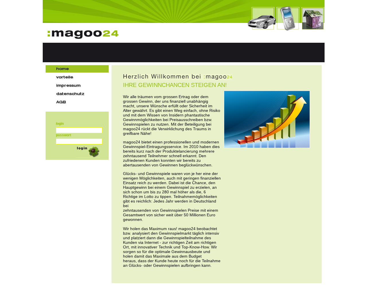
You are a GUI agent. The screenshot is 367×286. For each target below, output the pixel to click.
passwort (63, 135)
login (60, 124)
